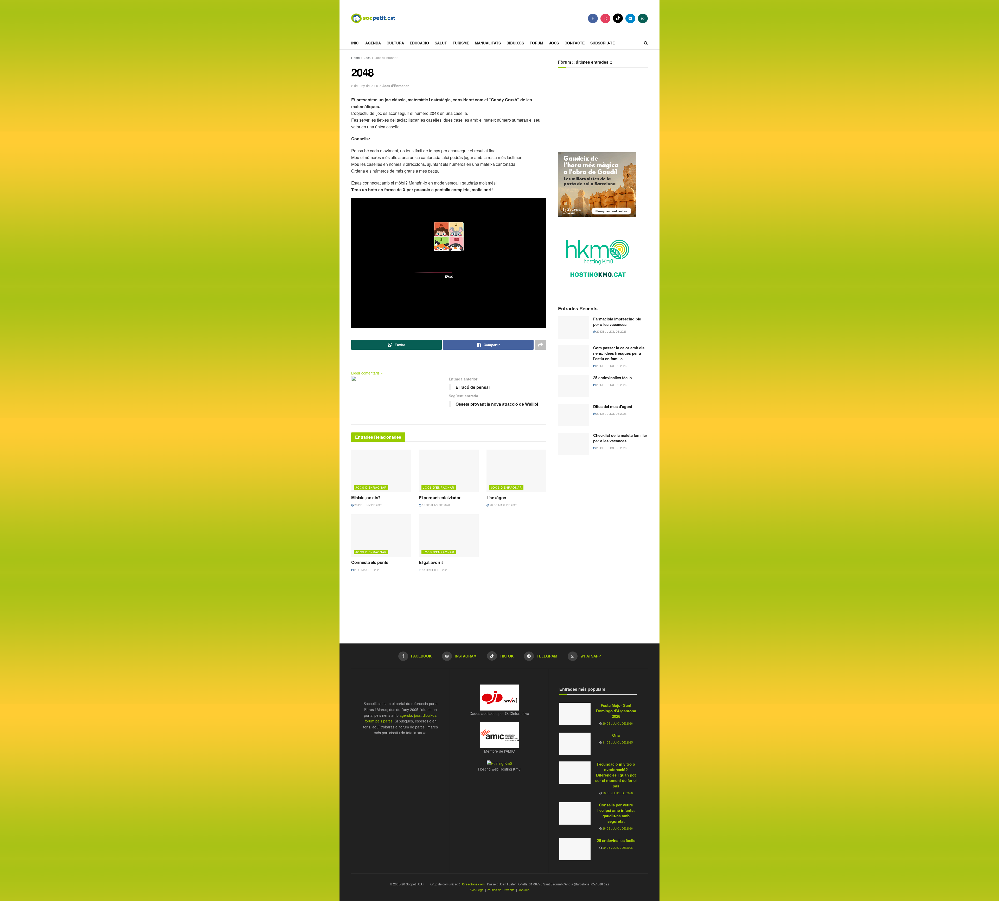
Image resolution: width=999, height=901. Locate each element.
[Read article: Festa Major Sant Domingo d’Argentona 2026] (575, 714)
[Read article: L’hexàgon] (516, 471)
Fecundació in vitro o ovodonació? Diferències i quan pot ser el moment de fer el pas (616, 775)
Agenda (373, 42)
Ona (616, 735)
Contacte (575, 42)
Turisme (461, 42)
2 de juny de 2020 (364, 85)
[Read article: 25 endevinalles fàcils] (573, 386)
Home (355, 57)
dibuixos (429, 715)
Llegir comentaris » (367, 373)
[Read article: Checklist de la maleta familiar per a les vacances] (573, 444)
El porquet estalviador (439, 498)
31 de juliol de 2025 (617, 742)
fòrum (536, 42)
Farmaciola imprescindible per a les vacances (617, 321)
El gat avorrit (431, 562)
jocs (417, 715)
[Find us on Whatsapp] (643, 18)
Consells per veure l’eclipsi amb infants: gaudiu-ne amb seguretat (616, 813)
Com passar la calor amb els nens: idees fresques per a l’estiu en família (618, 353)
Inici (355, 42)
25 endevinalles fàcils (612, 377)
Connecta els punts (369, 562)
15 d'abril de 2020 (434, 570)
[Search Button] (646, 42)
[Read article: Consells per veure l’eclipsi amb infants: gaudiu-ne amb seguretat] (575, 813)
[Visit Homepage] (377, 18)
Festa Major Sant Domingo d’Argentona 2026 (616, 710)
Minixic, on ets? (366, 498)
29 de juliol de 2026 (610, 331)
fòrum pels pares (379, 721)
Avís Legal (477, 889)
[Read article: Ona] (575, 744)
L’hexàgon (496, 498)
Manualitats (488, 42)
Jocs (554, 42)
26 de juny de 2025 (368, 505)
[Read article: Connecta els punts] (381, 535)
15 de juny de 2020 (435, 505)
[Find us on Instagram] (605, 18)
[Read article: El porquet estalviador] (449, 471)
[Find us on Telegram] (630, 18)
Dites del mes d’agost (612, 406)
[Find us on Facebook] (593, 18)
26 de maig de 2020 (503, 505)
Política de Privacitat (501, 889)
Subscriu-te (602, 42)
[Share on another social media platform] (540, 345)
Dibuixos (515, 42)
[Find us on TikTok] (618, 18)
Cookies (523, 889)
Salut (441, 42)
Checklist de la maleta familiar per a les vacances (620, 438)
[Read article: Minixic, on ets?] (381, 471)
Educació (419, 42)
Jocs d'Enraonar (386, 57)
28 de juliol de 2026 (617, 793)
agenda (406, 715)
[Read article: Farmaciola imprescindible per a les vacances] (573, 327)
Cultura (395, 42)
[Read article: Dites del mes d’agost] (573, 415)
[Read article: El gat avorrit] (449, 535)
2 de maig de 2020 (367, 570)
